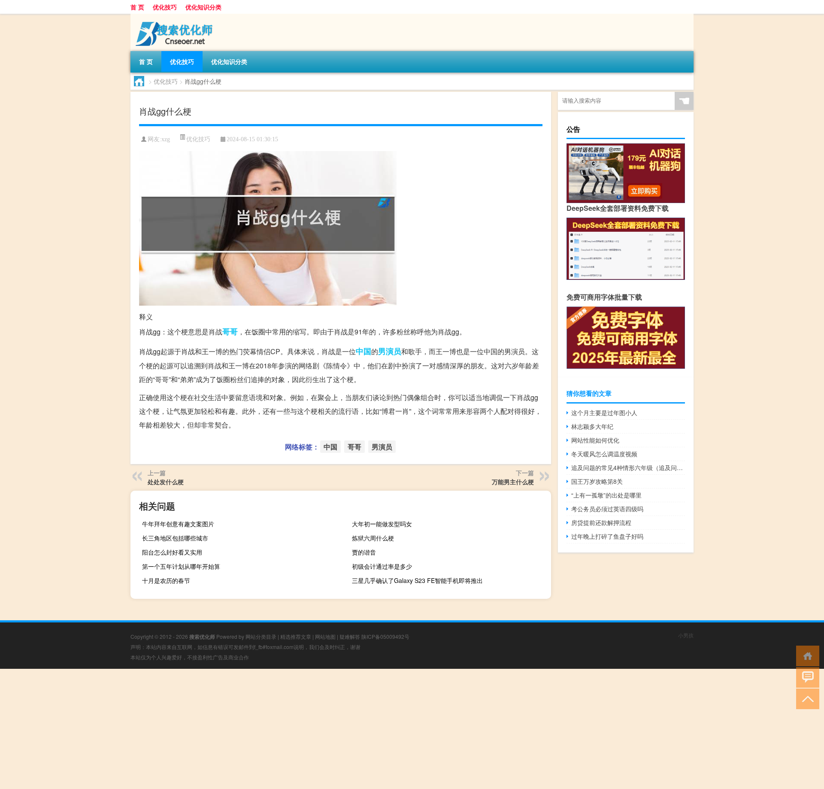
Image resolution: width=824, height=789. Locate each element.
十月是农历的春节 (166, 580)
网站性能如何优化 (595, 440)
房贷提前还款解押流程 (601, 522)
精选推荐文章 (295, 636)
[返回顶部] (805, 698)
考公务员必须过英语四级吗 (607, 508)
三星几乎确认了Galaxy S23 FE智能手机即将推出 (417, 580)
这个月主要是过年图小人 (604, 412)
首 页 (137, 7)
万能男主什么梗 (513, 481)
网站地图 (325, 636)
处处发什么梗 (166, 481)
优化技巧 (165, 7)
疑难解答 (349, 636)
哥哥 (230, 331)
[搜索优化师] (175, 16)
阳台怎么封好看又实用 (172, 552)
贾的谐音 (364, 552)
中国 (363, 351)
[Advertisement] (257, 729)
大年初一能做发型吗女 (382, 523)
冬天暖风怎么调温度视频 (604, 453)
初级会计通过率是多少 (382, 566)
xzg (165, 139)
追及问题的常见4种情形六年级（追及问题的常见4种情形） (628, 467)
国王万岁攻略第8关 (597, 481)
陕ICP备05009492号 (385, 636)
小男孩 (686, 635)
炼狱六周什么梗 (373, 538)
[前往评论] (805, 676)
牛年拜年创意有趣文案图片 (178, 523)
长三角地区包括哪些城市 (175, 538)
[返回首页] (805, 655)
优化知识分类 (203, 7)
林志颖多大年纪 (592, 426)
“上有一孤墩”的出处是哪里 (606, 495)
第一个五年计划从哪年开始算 (181, 566)
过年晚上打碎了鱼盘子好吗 (607, 536)
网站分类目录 (260, 636)
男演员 (389, 351)
